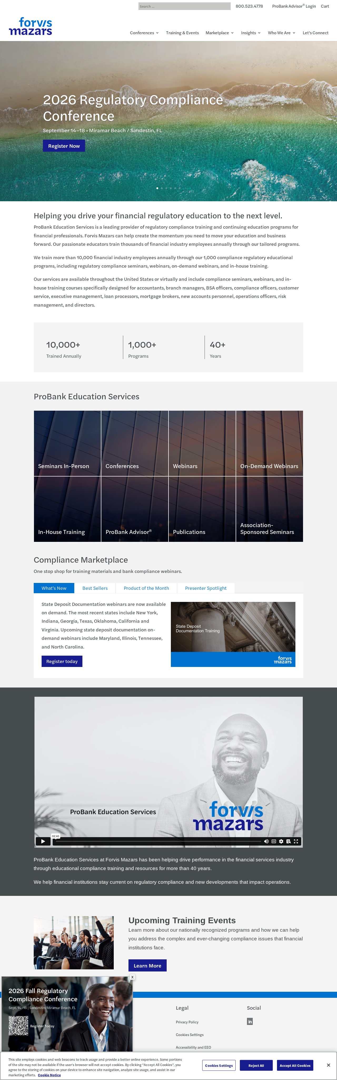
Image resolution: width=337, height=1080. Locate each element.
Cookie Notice (49, 1074)
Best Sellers (95, 588)
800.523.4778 (249, 6)
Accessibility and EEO (193, 1047)
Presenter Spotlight (206, 588)
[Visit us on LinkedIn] (250, 1022)
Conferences (142, 33)
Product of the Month (146, 588)
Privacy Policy (187, 1021)
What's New (54, 588)
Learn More (147, 965)
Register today (62, 661)
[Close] (328, 1065)
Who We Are (279, 33)
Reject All (256, 1065)
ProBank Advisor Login (294, 6)
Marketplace (217, 33)
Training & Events (182, 33)
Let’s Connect (316, 33)
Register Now (64, 145)
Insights (248, 33)
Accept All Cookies (295, 1065)
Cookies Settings (190, 1034)
